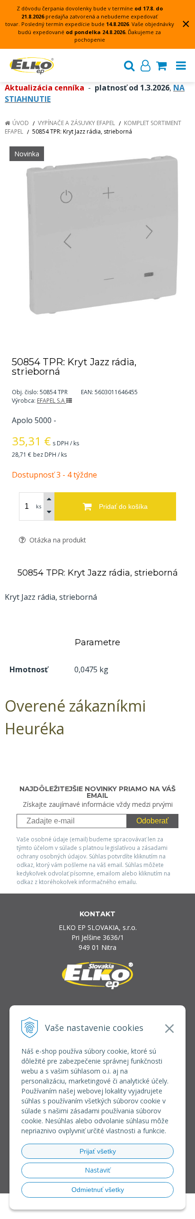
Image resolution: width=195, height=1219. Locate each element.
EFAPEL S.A (51, 401)
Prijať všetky (98, 1151)
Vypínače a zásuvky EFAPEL (76, 123)
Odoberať (152, 821)
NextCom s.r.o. (101, 1209)
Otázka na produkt (56, 539)
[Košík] (161, 65)
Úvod (20, 123)
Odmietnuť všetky (97, 1189)
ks (38, 506)
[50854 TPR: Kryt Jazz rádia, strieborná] (97, 234)
